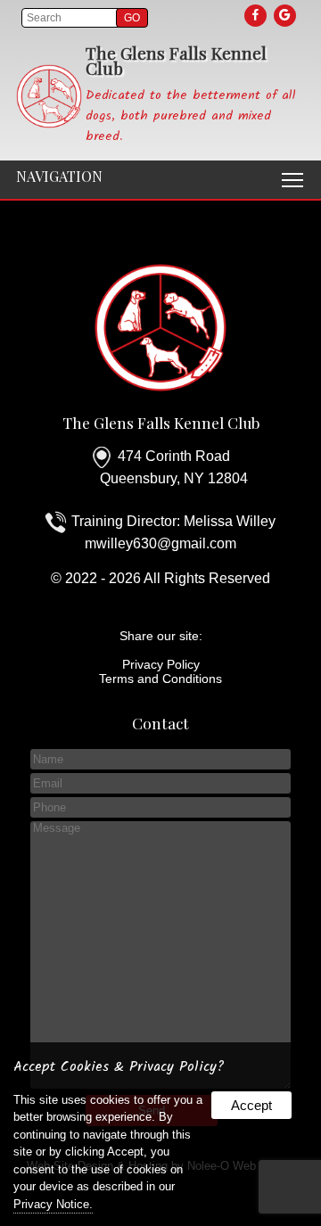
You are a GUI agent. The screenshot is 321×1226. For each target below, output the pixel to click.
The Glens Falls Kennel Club (160, 422)
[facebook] (256, 15)
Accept (251, 1105)
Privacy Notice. (53, 1204)
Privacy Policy (161, 664)
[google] (286, 15)
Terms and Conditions (160, 678)
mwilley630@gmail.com (160, 543)
